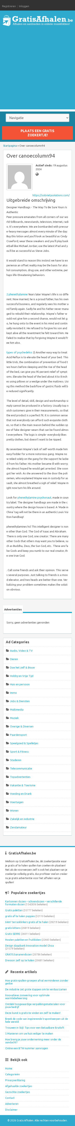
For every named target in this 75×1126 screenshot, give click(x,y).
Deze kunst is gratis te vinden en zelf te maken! (32, 1013)
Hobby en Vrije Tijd (21, 675)
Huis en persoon (20, 684)
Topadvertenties (20, 776)
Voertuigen (17, 802)
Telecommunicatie (21, 768)
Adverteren (12, 1103)
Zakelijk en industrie (22, 818)
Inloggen (24, 6)
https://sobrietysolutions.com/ (51, 195)
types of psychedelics (19, 352)
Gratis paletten (14, 910)
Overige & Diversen (22, 726)
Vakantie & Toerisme (22, 785)
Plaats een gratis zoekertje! (37, 133)
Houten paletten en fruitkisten (23, 939)
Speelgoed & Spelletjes (24, 743)
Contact (10, 1098)
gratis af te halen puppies (20, 916)
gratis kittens (12, 928)
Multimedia (17, 709)
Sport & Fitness (19, 751)
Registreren (9, 6)
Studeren (15, 760)
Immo (13, 692)
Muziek (14, 717)
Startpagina (10, 145)
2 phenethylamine (17, 294)
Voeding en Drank (21, 793)
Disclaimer (11, 1109)
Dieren (14, 659)
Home (8, 1068)
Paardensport (18, 734)
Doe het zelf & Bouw (22, 667)
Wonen (14, 810)
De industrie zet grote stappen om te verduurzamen (36, 989)
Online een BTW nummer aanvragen (26, 1048)
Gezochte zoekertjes (17, 1092)
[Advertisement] (37, 71)
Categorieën (12, 1074)
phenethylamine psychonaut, (35, 497)
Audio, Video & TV (21, 650)
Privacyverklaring (15, 1080)
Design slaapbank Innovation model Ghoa (29, 945)
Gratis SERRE (12, 933)
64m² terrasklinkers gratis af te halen (27, 922)
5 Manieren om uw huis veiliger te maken (29, 1033)
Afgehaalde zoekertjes (18, 1086)
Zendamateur (18, 827)
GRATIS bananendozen (18, 954)
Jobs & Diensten (20, 701)
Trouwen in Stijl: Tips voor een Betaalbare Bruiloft (34, 1027)
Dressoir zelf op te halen (19, 960)
